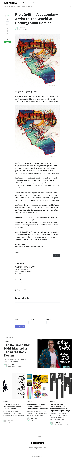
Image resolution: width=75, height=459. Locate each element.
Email (32, 319)
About (7, 42)
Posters (23, 244)
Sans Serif (12, 6)
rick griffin (19, 92)
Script (18, 6)
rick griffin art (27, 246)
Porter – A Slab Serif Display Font (23, 271)
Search (17, 252)
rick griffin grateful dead (37, 246)
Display (6, 6)
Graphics (17, 244)
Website (48, 319)
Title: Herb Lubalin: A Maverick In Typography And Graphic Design (12, 406)
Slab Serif (29, 6)
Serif (23, 6)
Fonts (39, 436)
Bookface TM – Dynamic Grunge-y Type (25, 266)
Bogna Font (18, 273)
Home (35, 436)
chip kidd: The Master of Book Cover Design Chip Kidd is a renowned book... (17, 360)
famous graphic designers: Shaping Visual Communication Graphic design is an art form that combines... (37, 413)
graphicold (22, 28)
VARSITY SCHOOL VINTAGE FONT (23, 268)
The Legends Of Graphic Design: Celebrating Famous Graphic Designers (37, 406)
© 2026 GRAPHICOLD (37, 456)
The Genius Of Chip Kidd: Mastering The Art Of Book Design (17, 350)
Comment (17, 301)
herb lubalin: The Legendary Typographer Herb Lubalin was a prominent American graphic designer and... (13, 414)
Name (17, 319)
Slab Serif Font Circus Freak (22, 269)
